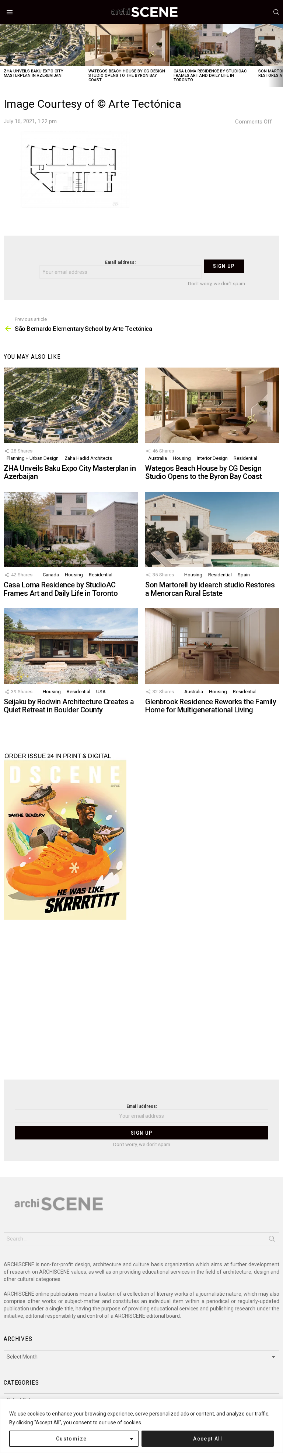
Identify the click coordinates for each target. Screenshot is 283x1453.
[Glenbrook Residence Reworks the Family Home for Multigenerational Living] (212, 646)
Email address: (120, 262)
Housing (182, 458)
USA (101, 691)
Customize (71, 1439)
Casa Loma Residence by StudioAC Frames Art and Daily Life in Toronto (210, 75)
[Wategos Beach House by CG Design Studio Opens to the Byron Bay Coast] (127, 45)
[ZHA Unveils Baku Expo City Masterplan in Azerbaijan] (42, 45)
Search (272, 1240)
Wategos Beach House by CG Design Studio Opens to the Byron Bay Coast (126, 75)
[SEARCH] (276, 12)
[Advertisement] (141, 1004)
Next (279, 55)
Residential (245, 458)
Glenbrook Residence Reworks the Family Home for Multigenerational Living (210, 706)
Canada (51, 574)
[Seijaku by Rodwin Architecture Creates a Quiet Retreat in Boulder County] (71, 646)
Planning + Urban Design (33, 458)
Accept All (207, 1439)
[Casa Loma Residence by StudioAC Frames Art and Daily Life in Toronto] (212, 45)
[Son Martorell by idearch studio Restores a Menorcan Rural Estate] (212, 529)
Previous (3, 55)
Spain (244, 574)
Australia (157, 458)
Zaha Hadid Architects (88, 458)
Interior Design (212, 458)
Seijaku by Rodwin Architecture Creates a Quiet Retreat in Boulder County (69, 706)
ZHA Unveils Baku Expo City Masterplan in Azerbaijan (33, 73)
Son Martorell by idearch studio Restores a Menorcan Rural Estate (210, 589)
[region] (141, 1426)
